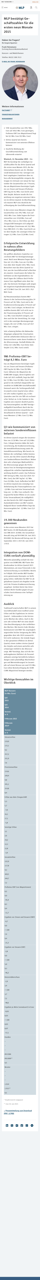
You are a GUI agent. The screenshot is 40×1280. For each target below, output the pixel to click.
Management (7, 118)
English (35, 2)
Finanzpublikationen (10, 114)
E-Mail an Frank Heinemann (13, 61)
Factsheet (6, 110)
